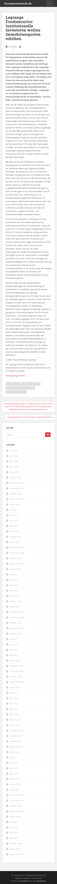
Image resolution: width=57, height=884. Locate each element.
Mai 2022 (13, 703)
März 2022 (14, 714)
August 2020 (15, 816)
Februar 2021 (15, 784)
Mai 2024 (13, 585)
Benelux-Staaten (13, 384)
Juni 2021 (13, 762)
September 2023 (16, 628)
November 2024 (16, 553)
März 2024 (14, 596)
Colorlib (23, 881)
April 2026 (13, 466)
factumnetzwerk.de (18, 3)
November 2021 (16, 736)
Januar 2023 (14, 660)
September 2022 (16, 682)
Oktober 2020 (15, 806)
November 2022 (16, 671)
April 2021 (13, 773)
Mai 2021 (13, 768)
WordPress (41, 881)
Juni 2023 (13, 644)
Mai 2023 (13, 649)
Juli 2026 (13, 450)
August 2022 (15, 687)
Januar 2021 (14, 789)
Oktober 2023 (15, 622)
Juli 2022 (13, 692)
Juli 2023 (13, 639)
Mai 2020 (13, 832)
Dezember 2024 (16, 547)
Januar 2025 (14, 542)
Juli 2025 (13, 509)
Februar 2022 (15, 719)
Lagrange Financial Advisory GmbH (20, 388)
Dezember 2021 (16, 730)
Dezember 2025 (16, 483)
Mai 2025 (13, 520)
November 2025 (16, 488)
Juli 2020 (13, 822)
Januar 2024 (14, 606)
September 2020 (16, 811)
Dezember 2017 (16, 854)
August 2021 (15, 752)
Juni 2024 (13, 579)
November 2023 (16, 617)
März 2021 (14, 779)
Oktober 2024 (15, 558)
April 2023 (13, 655)
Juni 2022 (13, 698)
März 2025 (14, 531)
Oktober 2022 (15, 676)
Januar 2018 (14, 849)
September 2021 (16, 746)
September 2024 (16, 563)
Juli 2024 (13, 574)
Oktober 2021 (15, 741)
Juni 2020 (13, 827)
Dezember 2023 (16, 612)
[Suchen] (48, 434)
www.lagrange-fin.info (15, 375)
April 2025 (13, 526)
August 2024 (15, 569)
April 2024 (13, 590)
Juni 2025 (13, 515)
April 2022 (13, 709)
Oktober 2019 (15, 843)
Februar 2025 (15, 536)
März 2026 (14, 472)
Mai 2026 (13, 461)
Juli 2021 (13, 757)
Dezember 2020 (16, 795)
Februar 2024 (15, 601)
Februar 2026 (15, 477)
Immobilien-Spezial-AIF (31, 384)
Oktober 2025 (15, 493)
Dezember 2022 (16, 666)
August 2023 (15, 633)
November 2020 (16, 800)
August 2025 (15, 504)
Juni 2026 (13, 456)
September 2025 (16, 499)
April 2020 (13, 838)
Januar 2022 (14, 725)
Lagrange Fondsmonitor (16, 392)
